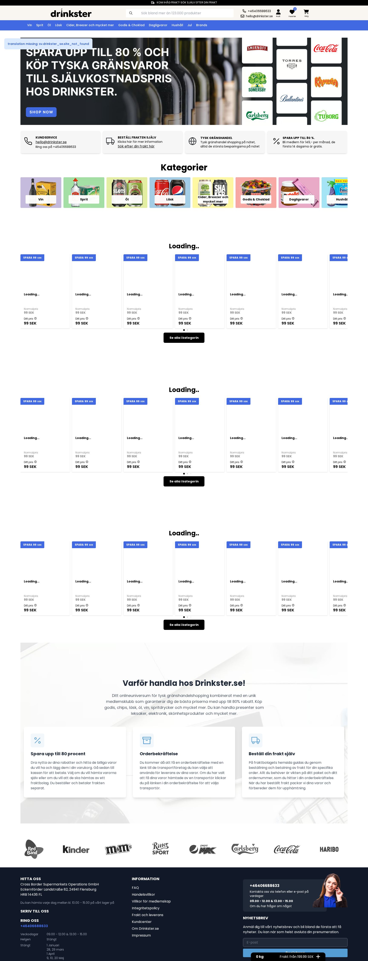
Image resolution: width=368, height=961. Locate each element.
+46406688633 (34, 926)
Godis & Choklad (131, 25)
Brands (201, 25)
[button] (35, 318)
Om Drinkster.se (145, 928)
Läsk (58, 25)
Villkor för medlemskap (151, 901)
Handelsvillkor (143, 894)
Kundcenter (142, 921)
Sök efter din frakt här (136, 146)
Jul (189, 25)
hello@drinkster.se (51, 142)
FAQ (135, 887)
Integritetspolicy (146, 908)
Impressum (141, 935)
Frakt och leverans (147, 914)
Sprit (39, 25)
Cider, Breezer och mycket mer (90, 25)
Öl (49, 25)
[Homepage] (68, 12)
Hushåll (177, 25)
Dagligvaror (158, 25)
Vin (29, 25)
